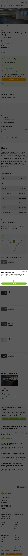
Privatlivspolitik (24, 271)
